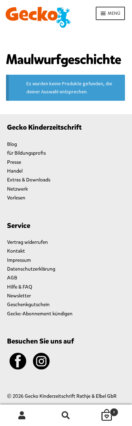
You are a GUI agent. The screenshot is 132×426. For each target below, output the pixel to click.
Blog (12, 144)
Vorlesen (16, 198)
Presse (14, 162)
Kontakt (16, 251)
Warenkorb (101, 410)
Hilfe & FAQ (19, 287)
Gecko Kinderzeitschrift (38, 17)
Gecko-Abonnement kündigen (40, 313)
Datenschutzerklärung (31, 269)
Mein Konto (22, 415)
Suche (66, 415)
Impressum (19, 260)
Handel (15, 171)
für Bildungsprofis (26, 153)
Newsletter (19, 295)
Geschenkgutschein (28, 304)
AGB (12, 277)
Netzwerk (17, 189)
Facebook (18, 361)
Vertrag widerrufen (27, 242)
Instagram (41, 361)
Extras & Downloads (28, 180)
